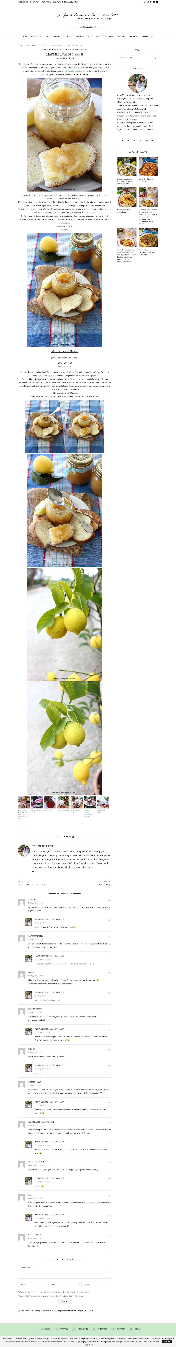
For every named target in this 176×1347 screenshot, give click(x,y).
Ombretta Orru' (34, 1082)
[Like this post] (59, 836)
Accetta (167, 1341)
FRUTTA (67, 49)
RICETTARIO (23, 2)
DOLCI (67, 37)
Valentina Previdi (68, 58)
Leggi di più (88, 1345)
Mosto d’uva (48, 810)
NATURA (85, 49)
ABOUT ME (46, 2)
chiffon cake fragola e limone (76, 71)
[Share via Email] (73, 836)
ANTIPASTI (35, 37)
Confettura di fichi (63, 810)
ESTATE (60, 49)
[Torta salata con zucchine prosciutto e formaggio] (148, 237)
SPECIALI (145, 37)
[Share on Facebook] (64, 836)
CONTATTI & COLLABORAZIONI (65, 2)
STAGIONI (120, 37)
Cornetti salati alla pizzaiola (146, 180)
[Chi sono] (137, 83)
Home (20, 45)
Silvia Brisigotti (35, 1009)
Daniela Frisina (34, 1235)
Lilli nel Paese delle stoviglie (41, 1122)
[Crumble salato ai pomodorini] (126, 197)
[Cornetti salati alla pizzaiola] (148, 166)
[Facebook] (123, 140)
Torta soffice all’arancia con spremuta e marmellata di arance (22, 814)
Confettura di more (75, 811)
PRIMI (46, 37)
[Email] (157, 2)
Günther (31, 1049)
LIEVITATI (79, 37)
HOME (25, 37)
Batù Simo (32, 900)
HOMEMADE (31, 45)
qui (74, 219)
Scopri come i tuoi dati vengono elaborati (75, 1310)
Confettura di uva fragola (36, 811)
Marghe (31, 972)
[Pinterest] (151, 2)
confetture (23, 827)
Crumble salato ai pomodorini (124, 211)
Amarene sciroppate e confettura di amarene (88, 813)
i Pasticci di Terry (35, 936)
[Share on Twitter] (67, 836)
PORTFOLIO (35, 2)
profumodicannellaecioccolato (49, 919)
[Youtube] (154, 2)
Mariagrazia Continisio (38, 1162)
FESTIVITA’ (133, 37)
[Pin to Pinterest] (70, 836)
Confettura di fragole (101, 811)
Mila (29, 1195)
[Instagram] (148, 2)
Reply (109, 900)
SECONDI (56, 37)
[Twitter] (145, 2)
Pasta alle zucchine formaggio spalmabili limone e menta (125, 181)
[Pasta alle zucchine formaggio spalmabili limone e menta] (126, 166)
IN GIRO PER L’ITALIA (104, 37)
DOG (89, 37)
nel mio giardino (78, 67)
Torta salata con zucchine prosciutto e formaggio (147, 252)
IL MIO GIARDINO (76, 49)
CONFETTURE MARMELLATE (51, 45)
